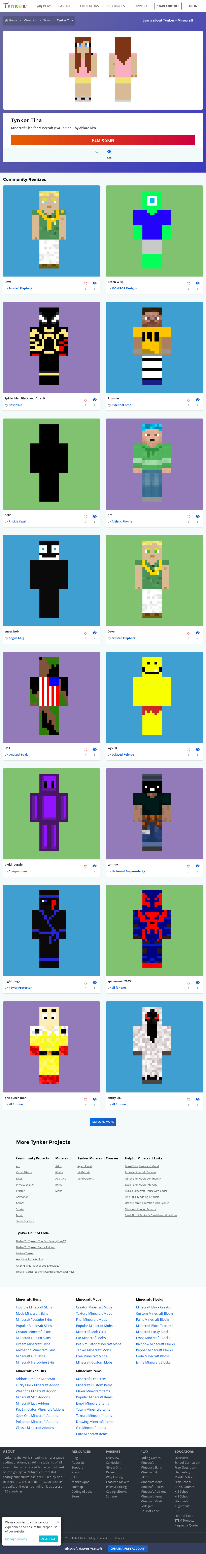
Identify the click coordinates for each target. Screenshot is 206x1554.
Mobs (58, 1191)
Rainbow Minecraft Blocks (155, 1344)
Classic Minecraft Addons (35, 1427)
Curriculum (114, 1462)
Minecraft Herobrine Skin (35, 1362)
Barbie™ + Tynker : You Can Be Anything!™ (41, 1241)
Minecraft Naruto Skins (33, 1338)
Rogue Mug (16, 638)
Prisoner (113, 398)
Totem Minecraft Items (93, 1409)
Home (13, 20)
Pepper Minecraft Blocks (154, 1350)
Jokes (19, 1178)
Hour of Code (149, 1511)
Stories (20, 1209)
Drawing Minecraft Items (94, 1421)
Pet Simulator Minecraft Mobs (98, 1344)
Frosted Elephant (20, 288)
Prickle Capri (17, 521)
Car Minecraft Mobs (91, 1338)
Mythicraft (83, 1172)
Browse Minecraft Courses (140, 1172)
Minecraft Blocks (152, 1487)
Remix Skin (103, 140)
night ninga (12, 981)
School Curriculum (187, 1462)
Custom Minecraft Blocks (155, 1313)
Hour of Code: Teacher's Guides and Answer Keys (45, 1271)
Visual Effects (24, 1172)
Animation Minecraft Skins (36, 1350)
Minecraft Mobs (151, 1482)
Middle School (184, 1477)
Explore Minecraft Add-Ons (141, 1184)
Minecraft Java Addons (33, 1403)
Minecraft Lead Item (91, 1379)
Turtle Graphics (25, 1221)
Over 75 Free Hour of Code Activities (37, 1265)
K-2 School (182, 1491)
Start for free (168, 6)
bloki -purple (14, 864)
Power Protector (20, 987)
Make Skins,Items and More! (142, 1166)
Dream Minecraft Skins (33, 1344)
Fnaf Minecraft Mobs (91, 1319)
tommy (113, 864)
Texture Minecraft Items (94, 1415)
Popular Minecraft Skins (34, 1326)
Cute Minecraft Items (92, 1434)
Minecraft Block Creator (154, 1307)
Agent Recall (84, 1166)
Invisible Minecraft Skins (34, 1307)
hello (8, 515)
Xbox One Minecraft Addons (37, 1415)
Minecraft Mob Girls (91, 1332)
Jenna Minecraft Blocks (153, 1362)
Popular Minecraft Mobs (94, 1326)
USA (7, 748)
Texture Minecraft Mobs (94, 1313)
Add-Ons (60, 1178)
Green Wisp (116, 282)
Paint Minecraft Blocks (153, 1319)
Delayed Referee (123, 754)
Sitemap (77, 1487)
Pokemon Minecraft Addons (37, 1421)
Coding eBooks (82, 1491)
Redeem (111, 1472)
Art (18, 1166)
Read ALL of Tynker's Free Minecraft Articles (151, 1215)
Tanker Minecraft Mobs (93, 1350)
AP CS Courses (185, 1487)
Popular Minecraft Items (94, 1397)
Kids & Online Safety (84, 1538)
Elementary (182, 1472)
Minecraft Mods (151, 1501)
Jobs (74, 1477)
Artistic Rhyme (122, 521)
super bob (12, 631)
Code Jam (146, 1506)
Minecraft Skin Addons (33, 1397)
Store (75, 1496)
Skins (46, 20)
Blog (75, 1458)
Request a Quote (186, 1525)
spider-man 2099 (119, 981)
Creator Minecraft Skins (34, 1332)
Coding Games (150, 1458)
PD (177, 1511)
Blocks (59, 1172)
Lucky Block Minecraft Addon (37, 1385)
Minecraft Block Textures (154, 1326)
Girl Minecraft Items (91, 1427)
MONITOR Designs (124, 288)
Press (75, 1472)
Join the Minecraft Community (143, 1178)
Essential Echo (121, 405)
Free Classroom (185, 1467)
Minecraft (30, 20)
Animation (22, 1197)
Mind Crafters (85, 1178)
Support (77, 1467)
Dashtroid (15, 405)
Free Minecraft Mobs (91, 1356)
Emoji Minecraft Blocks (153, 1338)
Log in (192, 6)
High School (183, 1482)
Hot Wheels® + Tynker (29, 1259)
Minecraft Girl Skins (30, 1356)
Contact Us (121, 1538)
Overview (112, 1458)
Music (19, 1215)
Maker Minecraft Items (93, 1391)
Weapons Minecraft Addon (36, 1391)
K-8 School (182, 1496)
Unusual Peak (18, 754)
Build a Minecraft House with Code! (146, 1191)
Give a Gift (113, 1467)
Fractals (20, 1191)
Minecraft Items (151, 1496)
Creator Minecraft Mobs (94, 1307)
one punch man (15, 1098)
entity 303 (115, 1098)
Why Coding (114, 1477)
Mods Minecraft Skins (32, 1313)
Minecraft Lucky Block (152, 1332)
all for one (119, 987)
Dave (8, 282)
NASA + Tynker (25, 1253)
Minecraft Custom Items (94, 1385)
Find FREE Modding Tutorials (142, 1197)
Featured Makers (117, 1482)
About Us (78, 1462)
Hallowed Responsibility (128, 871)
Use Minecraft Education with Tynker (147, 1203)
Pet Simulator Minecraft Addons (40, 1409)
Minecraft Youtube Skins (34, 1319)
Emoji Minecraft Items (92, 1403)
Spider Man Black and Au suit (25, 398)
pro (110, 515)
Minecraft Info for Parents (140, 1209)
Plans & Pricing (116, 1487)
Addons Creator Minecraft (35, 1379)
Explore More (103, 1122)
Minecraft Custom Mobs (94, 1362)
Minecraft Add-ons (153, 1491)
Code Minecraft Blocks (153, 1356)
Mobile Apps (80, 1482)
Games (20, 1203)
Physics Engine (25, 1184)
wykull (112, 748)
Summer (112, 1496)
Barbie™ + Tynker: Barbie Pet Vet (35, 1247)
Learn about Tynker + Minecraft (168, 20)
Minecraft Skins (151, 1467)
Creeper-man (18, 871)
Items (58, 1184)
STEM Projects (184, 1520)
